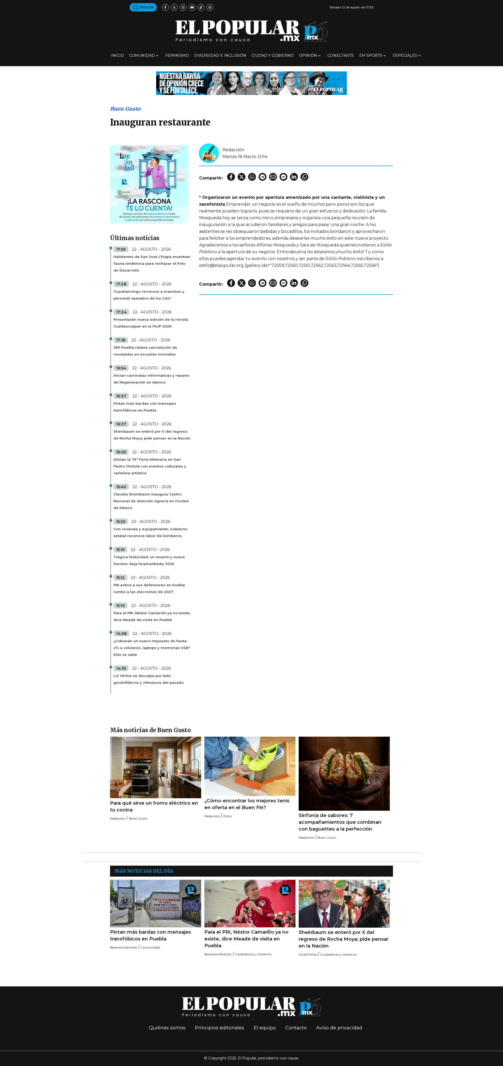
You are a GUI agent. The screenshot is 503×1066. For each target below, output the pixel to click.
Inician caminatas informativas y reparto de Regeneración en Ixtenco (151, 378)
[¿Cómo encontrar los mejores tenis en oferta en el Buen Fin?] (250, 766)
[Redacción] (208, 152)
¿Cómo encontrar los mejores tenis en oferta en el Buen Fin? (246, 804)
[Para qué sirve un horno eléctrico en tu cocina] (155, 767)
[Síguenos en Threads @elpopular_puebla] (209, 7)
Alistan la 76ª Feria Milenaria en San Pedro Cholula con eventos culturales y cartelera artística (149, 466)
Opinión (308, 55)
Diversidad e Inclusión (220, 55)
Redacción (233, 149)
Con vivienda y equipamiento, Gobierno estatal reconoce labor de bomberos (150, 532)
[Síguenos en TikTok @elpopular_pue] (201, 7)
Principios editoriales (219, 1028)
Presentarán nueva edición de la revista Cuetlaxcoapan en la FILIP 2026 (150, 322)
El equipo (265, 1028)
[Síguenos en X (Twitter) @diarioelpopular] (174, 7)
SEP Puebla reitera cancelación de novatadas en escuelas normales (145, 350)
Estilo (227, 816)
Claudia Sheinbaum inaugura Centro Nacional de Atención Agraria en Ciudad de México (151, 501)
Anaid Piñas (308, 954)
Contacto (296, 1028)
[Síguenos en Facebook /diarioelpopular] (165, 7)
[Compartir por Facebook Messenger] (283, 177)
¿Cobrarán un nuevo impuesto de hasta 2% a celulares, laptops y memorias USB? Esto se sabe (151, 648)
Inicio (117, 55)
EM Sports (370, 55)
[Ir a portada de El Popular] (251, 31)
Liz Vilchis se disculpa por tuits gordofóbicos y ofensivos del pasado (148, 679)
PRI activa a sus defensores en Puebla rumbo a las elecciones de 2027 (149, 588)
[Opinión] (251, 82)
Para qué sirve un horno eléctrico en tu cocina (154, 806)
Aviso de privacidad (339, 1028)
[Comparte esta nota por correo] (273, 177)
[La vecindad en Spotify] (149, 184)
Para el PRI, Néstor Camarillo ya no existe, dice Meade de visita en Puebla (151, 616)
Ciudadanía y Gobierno (253, 954)
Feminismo (177, 55)
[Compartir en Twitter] (241, 177)
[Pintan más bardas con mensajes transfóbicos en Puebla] (155, 903)
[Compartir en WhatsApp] (252, 177)
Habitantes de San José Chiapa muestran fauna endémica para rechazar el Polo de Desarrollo (151, 263)
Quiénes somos (167, 1028)
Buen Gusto (125, 108)
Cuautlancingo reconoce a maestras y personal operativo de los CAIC (148, 294)
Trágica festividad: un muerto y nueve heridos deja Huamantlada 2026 (149, 560)
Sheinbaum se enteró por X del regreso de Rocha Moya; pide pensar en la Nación (151, 434)
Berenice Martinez (123, 947)
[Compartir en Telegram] (262, 177)
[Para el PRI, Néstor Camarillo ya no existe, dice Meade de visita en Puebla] (250, 903)
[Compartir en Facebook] (231, 177)
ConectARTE (340, 55)
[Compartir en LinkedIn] (294, 177)
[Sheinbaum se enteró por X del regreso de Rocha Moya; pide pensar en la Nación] (344, 904)
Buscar (146, 7)
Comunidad (142, 55)
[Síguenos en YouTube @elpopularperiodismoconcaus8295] (192, 7)
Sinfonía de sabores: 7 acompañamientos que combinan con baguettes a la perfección (340, 822)
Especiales (405, 55)
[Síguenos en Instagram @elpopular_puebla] (183, 7)
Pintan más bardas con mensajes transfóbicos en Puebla (144, 406)
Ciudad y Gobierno (273, 55)
